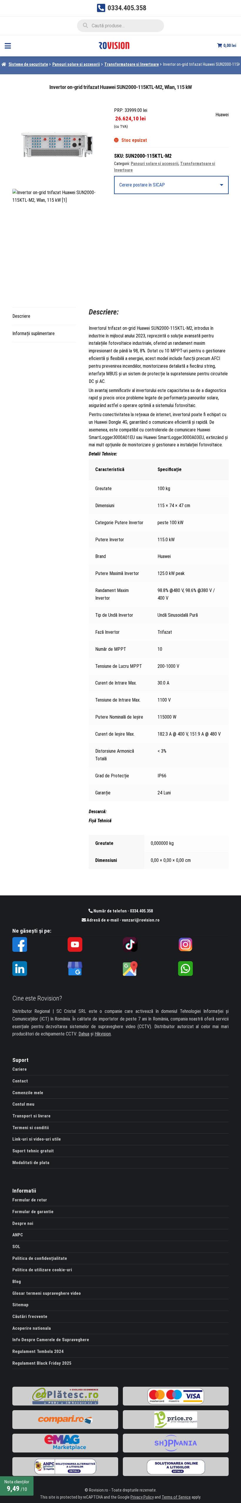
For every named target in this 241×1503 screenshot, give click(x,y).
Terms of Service (176, 1497)
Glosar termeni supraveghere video (46, 1293)
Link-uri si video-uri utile (36, 1139)
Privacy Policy (142, 1497)
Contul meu (23, 1104)
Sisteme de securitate (28, 64)
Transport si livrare (31, 1116)
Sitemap (20, 1304)
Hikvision (103, 1034)
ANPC (17, 1235)
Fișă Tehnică (100, 820)
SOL (16, 1246)
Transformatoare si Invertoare (131, 64)
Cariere (19, 1069)
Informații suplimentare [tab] (33, 333)
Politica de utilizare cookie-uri (42, 1269)
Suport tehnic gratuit (33, 1151)
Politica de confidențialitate (39, 1258)
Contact (20, 1081)
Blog (16, 1281)
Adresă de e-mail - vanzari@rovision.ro (123, 920)
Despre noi (22, 1223)
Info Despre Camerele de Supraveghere (50, 1339)
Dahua (83, 1034)
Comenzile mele (27, 1092)
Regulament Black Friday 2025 (41, 1363)
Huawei (222, 114)
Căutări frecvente (29, 1316)
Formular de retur (29, 1200)
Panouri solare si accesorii (76, 64)
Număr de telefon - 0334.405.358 (123, 911)
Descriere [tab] (21, 316)
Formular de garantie (32, 1211)
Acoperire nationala (31, 1328)
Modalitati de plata (30, 1162)
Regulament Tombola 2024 (37, 1351)
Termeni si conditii (30, 1127)
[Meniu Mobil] (8, 45)
